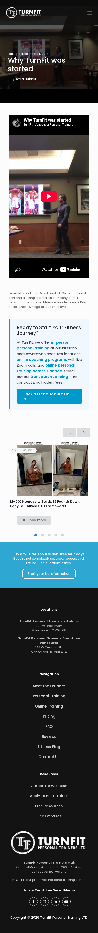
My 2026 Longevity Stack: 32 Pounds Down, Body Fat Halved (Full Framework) (45, 503)
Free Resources (49, 806)
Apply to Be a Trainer (49, 795)
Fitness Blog (49, 746)
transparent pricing (49, 376)
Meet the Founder (49, 685)
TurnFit (81, 293)
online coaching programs (42, 359)
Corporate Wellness (49, 785)
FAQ (49, 726)
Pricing (49, 716)
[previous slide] (69, 432)
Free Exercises (49, 816)
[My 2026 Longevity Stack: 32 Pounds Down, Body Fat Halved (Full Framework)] (52, 468)
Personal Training (49, 695)
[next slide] (83, 432)
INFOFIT (17, 879)
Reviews (49, 736)
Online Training (49, 706)
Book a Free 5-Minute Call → (47, 396)
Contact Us (49, 756)
